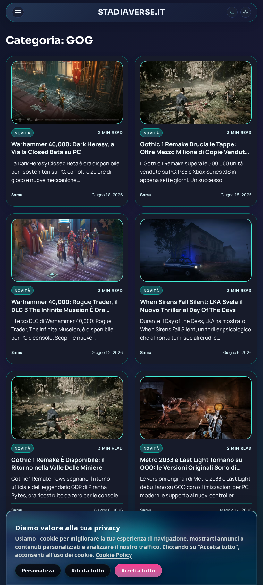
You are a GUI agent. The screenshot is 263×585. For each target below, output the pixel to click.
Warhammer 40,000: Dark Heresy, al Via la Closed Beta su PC (63, 148)
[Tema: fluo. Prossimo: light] (245, 12)
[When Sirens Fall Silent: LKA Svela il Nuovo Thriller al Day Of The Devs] (196, 250)
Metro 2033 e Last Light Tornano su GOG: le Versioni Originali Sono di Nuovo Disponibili (191, 463)
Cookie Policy (114, 555)
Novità (22, 132)
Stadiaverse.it (131, 12)
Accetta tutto (138, 570)
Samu (17, 194)
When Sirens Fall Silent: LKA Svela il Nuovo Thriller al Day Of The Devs (191, 305)
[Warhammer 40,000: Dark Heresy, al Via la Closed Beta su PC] (67, 92)
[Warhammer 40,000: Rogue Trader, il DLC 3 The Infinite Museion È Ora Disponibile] (67, 250)
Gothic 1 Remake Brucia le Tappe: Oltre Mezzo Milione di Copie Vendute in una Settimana (194, 148)
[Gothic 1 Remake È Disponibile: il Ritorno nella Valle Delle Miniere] (67, 407)
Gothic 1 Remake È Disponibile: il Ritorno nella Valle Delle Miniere (58, 463)
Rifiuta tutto (88, 570)
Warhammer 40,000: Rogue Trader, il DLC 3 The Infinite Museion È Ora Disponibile (64, 305)
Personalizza (38, 570)
